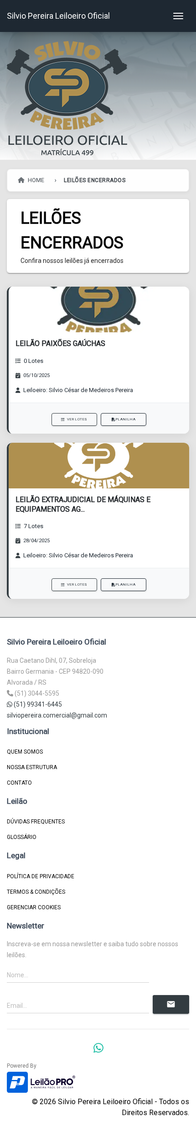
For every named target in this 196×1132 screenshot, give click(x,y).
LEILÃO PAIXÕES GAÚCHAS (60, 343)
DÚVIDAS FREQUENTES (36, 821)
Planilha (125, 419)
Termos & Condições (36, 892)
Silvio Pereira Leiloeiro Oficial (58, 16)
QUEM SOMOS (25, 752)
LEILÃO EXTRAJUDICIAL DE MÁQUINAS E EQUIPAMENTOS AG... (82, 504)
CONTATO (19, 783)
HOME (35, 180)
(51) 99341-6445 (37, 704)
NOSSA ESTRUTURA (32, 767)
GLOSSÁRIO (21, 837)
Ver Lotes (77, 419)
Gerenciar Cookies (34, 907)
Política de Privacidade (40, 876)
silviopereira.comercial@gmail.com (57, 715)
